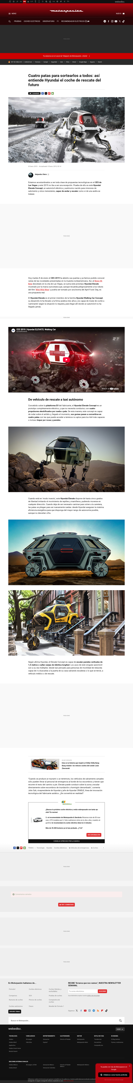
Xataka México (13, 1065)
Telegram (104, 21)
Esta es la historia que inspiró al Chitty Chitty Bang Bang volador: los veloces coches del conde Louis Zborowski (80, 765)
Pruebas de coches (55, 996)
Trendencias (98, 1039)
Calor (61, 62)
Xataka (11, 1039)
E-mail (52, 93)
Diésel (74, 62)
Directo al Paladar (65, 1039)
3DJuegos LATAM (31, 1065)
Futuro (31, 1006)
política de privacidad (93, 995)
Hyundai (49, 848)
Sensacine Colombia (49, 1068)
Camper (45, 62)
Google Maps (83, 62)
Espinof (45, 1042)
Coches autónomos (16, 1006)
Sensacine (46, 1039)
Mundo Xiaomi (13, 1051)
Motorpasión (66, 10)
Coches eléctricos (60, 848)
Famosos (37, 62)
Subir (119, 1029)
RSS (98, 1010)
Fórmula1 (12, 989)
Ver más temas (14, 1011)
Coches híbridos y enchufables (55, 990)
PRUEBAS (17, 21)
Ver (67, 904)
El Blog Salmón (115, 1039)
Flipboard (49, 93)
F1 (58, 21)
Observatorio (48, 21)
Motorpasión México (83, 1065)
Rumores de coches (16, 1000)
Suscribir (102, 991)
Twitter (119, 21)
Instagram (112, 21)
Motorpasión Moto (82, 1042)
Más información (94, 835)
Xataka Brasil (13, 1068)
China (67, 62)
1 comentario (35, 93)
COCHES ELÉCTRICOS (32, 21)
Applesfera (12, 1045)
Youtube (116, 21)
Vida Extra (29, 1042)
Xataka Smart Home (15, 1048)
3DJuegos (29, 1039)
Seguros (92, 62)
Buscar (120, 1020)
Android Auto (28, 62)
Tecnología (40, 848)
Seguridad (54, 62)
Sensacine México (48, 1065)
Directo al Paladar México (65, 1065)
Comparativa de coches (54, 1001)
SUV (30, 996)
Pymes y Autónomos (117, 1042)
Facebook (108, 21)
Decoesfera (97, 1042)
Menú (14, 14)
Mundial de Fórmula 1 (56, 1006)
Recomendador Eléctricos (73, 21)
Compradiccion (98, 1045)
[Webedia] (14, 1028)
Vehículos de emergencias (80, 848)
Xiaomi (100, 62)
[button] (41, 174)
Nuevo (118, 14)
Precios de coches (35, 1000)
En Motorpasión (67, 760)
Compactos (13, 996)
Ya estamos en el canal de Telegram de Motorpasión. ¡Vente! (65, 56)
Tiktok (123, 21)
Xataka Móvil (13, 1042)
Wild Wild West (42, 289)
